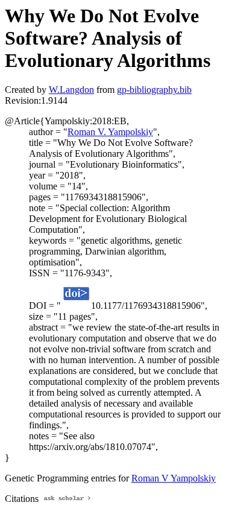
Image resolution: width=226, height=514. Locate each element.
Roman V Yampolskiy (173, 478)
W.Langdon (71, 89)
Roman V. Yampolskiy (110, 132)
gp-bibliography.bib (154, 89)
